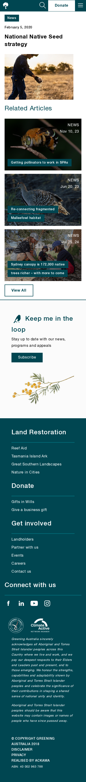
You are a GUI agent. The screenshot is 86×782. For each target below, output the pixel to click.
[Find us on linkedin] (21, 604)
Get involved (31, 523)
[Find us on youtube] (34, 604)
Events (17, 556)
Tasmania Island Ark (29, 456)
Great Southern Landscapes (36, 464)
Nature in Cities (25, 472)
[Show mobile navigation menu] (80, 5)
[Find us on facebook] (8, 604)
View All (18, 290)
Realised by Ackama (30, 760)
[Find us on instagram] (47, 604)
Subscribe (27, 357)
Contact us (21, 572)
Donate (61, 5)
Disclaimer (22, 749)
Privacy (18, 755)
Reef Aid (19, 448)
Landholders (22, 539)
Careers (18, 564)
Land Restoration (38, 432)
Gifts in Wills (22, 502)
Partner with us (25, 548)
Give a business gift (29, 510)
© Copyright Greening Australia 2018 (33, 741)
